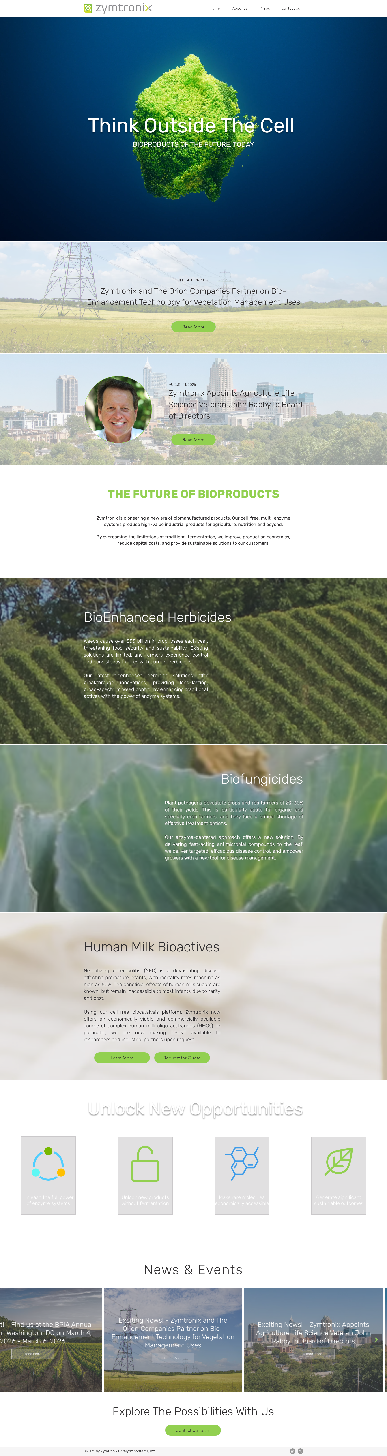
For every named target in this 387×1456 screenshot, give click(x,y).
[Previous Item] (10, 1339)
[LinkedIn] (292, 1451)
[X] (300, 1451)
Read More (85, 1354)
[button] (240, 8)
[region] (48, 1175)
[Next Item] (376, 1339)
